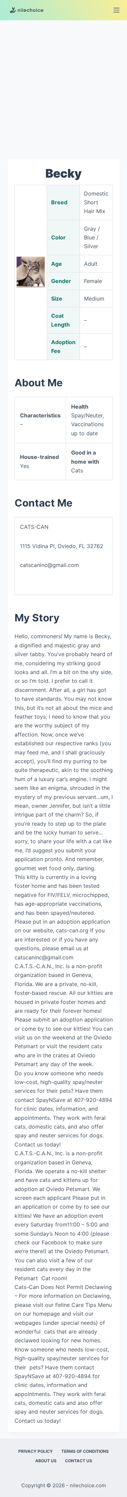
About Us (46, 1460)
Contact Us (78, 1460)
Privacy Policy (35, 1451)
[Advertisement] (63, 86)
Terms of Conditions (85, 1451)
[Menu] (116, 10)
